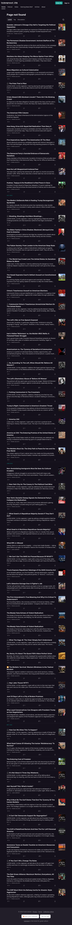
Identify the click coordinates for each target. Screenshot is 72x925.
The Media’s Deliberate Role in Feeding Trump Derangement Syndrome (30, 202)
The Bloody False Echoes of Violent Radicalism (25, 613)
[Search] (63, 19)
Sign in (66, 3)
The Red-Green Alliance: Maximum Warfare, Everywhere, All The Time (30, 875)
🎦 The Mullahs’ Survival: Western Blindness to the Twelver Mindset (30, 668)
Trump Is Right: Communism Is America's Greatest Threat (29, 406)
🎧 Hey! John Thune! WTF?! (18, 683)
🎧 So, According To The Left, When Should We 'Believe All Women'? (29, 364)
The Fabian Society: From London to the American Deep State (31, 245)
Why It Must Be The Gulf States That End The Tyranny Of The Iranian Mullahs (31, 801)
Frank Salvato (18, 33)
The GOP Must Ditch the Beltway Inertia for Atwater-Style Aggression (29, 891)
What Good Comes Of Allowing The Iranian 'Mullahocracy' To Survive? (30, 744)
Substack (27, 921)
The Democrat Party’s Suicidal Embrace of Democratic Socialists (28, 155)
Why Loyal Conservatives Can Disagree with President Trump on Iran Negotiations (31, 711)
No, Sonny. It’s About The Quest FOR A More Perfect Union (29, 653)
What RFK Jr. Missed (15, 543)
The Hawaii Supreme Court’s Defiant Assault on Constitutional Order (31, 276)
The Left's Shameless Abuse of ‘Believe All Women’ (27, 379)
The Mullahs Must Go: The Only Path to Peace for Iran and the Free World (31, 450)
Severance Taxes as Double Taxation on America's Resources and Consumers (31, 846)
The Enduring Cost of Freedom (19, 759)
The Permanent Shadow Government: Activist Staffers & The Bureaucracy (30, 42)
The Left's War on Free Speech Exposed (22, 320)
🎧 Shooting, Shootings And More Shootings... (25, 216)
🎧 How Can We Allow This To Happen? (22, 730)
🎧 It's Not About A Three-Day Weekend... (23, 773)
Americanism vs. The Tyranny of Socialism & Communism (29, 349)
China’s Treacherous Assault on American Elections (27, 291)
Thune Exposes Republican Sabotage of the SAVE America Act (31, 570)
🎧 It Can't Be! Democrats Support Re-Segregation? (27, 816)
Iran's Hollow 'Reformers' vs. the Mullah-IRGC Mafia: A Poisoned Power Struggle (28, 335)
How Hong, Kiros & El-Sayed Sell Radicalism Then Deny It (29, 126)
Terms (40, 912)
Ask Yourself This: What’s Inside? (20, 786)
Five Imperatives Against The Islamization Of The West (28, 140)
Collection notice (48, 912)
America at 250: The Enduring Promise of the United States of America (31, 434)
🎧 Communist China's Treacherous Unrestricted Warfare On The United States (31, 305)
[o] (61, 85)
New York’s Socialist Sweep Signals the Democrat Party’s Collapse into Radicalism (29, 499)
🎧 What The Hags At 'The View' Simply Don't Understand (29, 640)
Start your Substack (31, 916)
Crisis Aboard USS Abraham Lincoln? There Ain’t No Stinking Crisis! (31, 98)
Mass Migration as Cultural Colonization (23, 70)
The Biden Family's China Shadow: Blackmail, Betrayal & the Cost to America (30, 231)
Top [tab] (15, 19)
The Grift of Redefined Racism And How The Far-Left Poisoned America (31, 830)
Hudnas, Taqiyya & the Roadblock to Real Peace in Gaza (28, 183)
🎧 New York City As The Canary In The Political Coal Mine (29, 484)
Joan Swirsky (16, 549)
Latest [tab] (10, 19)
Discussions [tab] (21, 19)
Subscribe (59, 3)
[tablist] (16, 19)
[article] (36, 30)
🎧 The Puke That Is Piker (17, 83)
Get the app (45, 916)
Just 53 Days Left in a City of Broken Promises (25, 696)
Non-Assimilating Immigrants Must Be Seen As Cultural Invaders (29, 470)
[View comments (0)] (24, 36)
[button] (3, 7)
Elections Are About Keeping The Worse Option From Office (30, 56)
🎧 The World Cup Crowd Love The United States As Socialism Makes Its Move (31, 260)
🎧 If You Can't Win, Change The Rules (22, 861)
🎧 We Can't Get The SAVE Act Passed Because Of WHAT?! (30, 556)
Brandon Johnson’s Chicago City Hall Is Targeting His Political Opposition (31, 26)
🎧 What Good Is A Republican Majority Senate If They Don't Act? (30, 515)
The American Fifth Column (17, 113)
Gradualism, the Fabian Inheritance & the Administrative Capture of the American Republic (30, 116)
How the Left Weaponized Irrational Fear (22, 169)
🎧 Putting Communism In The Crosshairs (23, 392)
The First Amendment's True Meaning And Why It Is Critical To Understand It (31, 598)
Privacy (35, 912)
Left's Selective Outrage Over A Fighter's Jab (24, 584)
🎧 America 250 (13, 419)
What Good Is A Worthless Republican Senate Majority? (29, 529)
